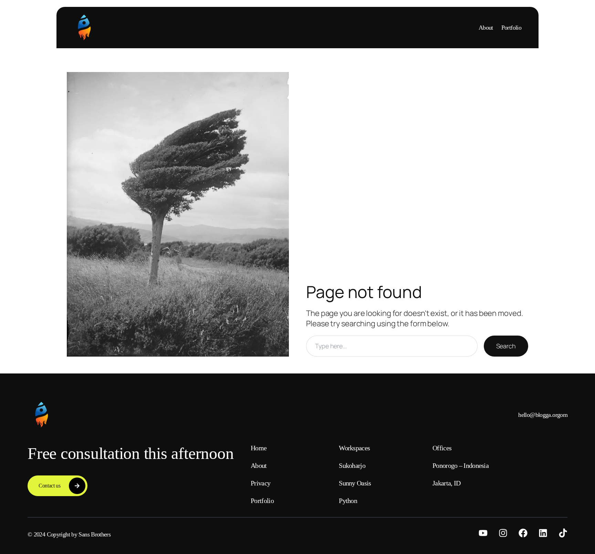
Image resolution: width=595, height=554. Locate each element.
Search (506, 346)
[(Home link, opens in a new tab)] (84, 27)
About (486, 27)
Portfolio (511, 27)
